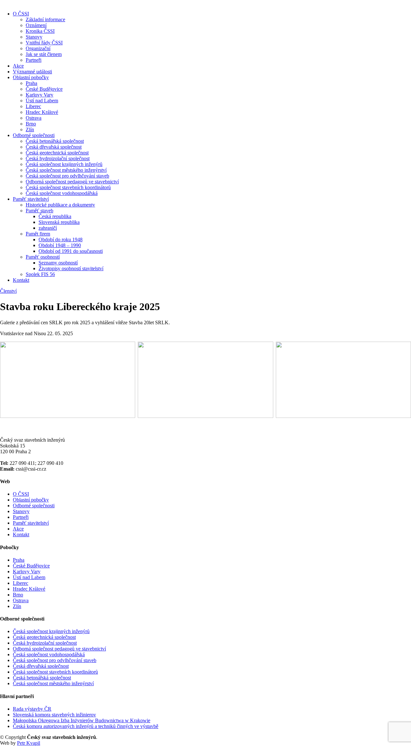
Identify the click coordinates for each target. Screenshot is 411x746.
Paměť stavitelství (31, 199)
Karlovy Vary (39, 94)
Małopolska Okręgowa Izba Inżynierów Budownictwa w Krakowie (81, 720)
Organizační (38, 48)
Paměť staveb (39, 210)
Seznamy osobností (58, 262)
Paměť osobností (43, 257)
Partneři (33, 60)
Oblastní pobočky (31, 77)
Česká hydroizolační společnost (58, 158)
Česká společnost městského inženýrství (66, 170)
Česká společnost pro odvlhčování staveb (67, 176)
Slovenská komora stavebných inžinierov (54, 714)
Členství (8, 291)
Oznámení (36, 25)
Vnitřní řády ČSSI (44, 42)
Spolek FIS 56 (40, 274)
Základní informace (45, 19)
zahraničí (48, 228)
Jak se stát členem (44, 54)
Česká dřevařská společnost (54, 147)
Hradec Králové (42, 112)
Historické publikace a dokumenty (60, 204)
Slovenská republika (59, 222)
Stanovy (34, 37)
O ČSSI (21, 13)
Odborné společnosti (34, 135)
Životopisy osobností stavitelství (71, 268)
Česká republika (55, 216)
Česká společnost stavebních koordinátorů (68, 187)
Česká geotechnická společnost (57, 152)
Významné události (32, 71)
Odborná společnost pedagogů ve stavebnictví (72, 181)
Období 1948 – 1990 (60, 245)
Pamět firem (38, 233)
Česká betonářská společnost (55, 141)
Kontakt (21, 280)
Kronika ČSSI (40, 31)
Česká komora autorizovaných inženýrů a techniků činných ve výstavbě (85, 726)
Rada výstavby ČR (32, 709)
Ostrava (33, 118)
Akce (18, 66)
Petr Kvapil (28, 743)
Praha (31, 83)
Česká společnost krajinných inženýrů (64, 164)
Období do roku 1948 (61, 239)
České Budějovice (44, 89)
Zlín (30, 129)
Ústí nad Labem (42, 100)
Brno (31, 123)
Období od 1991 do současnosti (71, 251)
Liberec (33, 106)
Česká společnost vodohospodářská (62, 193)
